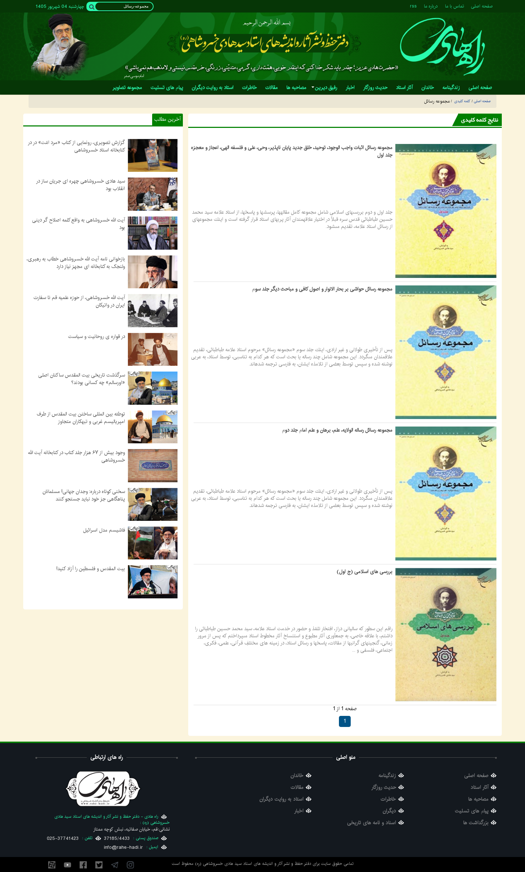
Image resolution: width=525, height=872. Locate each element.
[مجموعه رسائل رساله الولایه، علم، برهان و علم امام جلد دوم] (445, 493)
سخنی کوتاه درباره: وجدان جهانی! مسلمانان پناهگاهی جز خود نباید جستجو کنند (83, 495)
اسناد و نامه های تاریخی (371, 823)
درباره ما (431, 6)
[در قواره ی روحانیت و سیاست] (153, 349)
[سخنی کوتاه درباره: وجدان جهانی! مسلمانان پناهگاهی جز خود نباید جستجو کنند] (153, 504)
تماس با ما (454, 6)
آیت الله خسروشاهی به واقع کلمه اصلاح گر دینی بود (78, 224)
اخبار (299, 811)
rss (413, 6)
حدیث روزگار (383, 787)
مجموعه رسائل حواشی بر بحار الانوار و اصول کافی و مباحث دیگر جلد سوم (322, 289)
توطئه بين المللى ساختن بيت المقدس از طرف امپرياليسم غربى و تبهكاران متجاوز (81, 418)
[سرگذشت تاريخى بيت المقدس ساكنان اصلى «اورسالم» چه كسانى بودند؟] (153, 388)
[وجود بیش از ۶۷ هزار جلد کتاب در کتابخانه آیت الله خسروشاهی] (153, 465)
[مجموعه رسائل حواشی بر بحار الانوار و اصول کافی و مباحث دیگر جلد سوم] (445, 352)
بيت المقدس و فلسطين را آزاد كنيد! (90, 568)
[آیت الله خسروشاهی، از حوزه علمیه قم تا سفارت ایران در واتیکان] (153, 310)
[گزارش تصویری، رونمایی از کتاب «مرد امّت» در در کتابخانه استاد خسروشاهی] (153, 155)
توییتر (98, 864)
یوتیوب (67, 864)
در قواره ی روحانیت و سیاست (96, 336)
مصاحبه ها (478, 799)
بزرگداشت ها (476, 823)
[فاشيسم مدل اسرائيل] (153, 543)
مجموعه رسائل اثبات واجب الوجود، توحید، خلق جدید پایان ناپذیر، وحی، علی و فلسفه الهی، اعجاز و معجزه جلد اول (291, 151)
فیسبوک (83, 864)
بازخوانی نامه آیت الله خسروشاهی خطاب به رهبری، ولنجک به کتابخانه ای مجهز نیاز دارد (76, 263)
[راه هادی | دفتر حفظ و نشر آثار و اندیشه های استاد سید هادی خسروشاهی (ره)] (442, 46)
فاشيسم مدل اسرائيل (104, 530)
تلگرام (114, 864)
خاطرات (388, 799)
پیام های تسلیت (472, 811)
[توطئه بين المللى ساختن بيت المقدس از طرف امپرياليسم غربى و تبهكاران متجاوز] (153, 426)
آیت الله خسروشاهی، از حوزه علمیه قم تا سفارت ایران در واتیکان (79, 301)
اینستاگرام (130, 864)
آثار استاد (480, 787)
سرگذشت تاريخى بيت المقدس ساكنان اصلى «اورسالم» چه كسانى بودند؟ (81, 379)
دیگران (389, 811)
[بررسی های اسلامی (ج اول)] (445, 634)
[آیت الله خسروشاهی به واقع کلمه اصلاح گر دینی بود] (153, 233)
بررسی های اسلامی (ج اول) (364, 571)
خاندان (297, 775)
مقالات (297, 787)
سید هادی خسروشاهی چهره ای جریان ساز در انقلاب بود (80, 185)
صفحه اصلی (482, 6)
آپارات (51, 864)
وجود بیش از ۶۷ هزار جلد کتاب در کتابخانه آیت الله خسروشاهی (76, 456)
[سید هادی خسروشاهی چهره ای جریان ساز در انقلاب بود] (153, 194)
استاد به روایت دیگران (282, 799)
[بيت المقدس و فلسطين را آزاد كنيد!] (153, 581)
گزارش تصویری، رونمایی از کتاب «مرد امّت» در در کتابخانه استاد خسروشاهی (76, 146)
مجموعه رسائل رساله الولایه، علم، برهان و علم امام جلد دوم (337, 430)
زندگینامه (387, 775)
